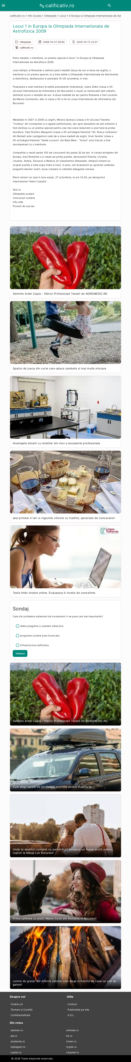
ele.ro (14, 1035)
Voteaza (20, 653)
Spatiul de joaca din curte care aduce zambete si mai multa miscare (59, 368)
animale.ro (72, 1030)
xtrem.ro (71, 1041)
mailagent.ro (18, 1046)
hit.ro (69, 1035)
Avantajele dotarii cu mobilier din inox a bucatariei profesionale (56, 443)
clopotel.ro (72, 1052)
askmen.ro (17, 1030)
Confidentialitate (20, 1015)
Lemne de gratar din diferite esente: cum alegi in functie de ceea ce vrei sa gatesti (64, 982)
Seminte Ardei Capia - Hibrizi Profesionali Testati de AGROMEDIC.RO (60, 293)
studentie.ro (18, 1041)
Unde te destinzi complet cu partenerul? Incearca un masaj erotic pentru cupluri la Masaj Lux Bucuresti (63, 851)
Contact (72, 1004)
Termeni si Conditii (22, 1009)
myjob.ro (71, 1046)
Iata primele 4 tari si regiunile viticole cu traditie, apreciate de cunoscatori (64, 518)
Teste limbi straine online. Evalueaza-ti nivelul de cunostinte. (54, 592)
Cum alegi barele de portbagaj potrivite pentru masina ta (52, 786)
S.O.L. (71, 1015)
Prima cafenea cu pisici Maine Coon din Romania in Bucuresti (55, 918)
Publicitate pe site (78, 1009)
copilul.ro (16, 1052)
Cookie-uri (17, 1004)
